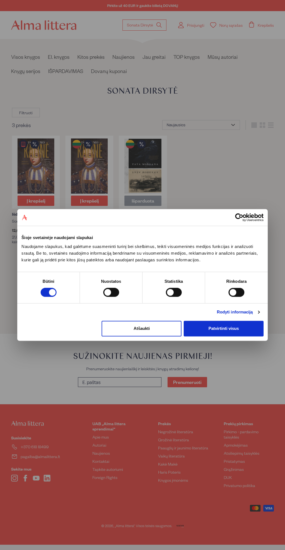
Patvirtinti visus (223, 328)
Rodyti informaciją (235, 312)
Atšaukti (142, 328)
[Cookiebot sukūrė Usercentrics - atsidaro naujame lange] (239, 217)
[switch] (111, 292)
